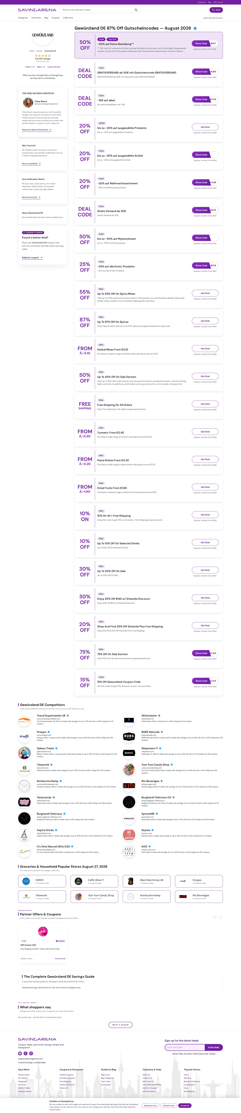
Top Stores (36, 17)
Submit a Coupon (150, 1088)
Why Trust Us (218, 2)
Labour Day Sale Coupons (213, 18)
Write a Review (120, 1025)
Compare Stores (24, 1091)
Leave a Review (54, 67)
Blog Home (105, 1075)
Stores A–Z (64, 1088)
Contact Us (202, 2)
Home (32, 51)
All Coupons (23, 1078)
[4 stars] (46, 55)
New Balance (189, 1091)
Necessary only (150, 1105)
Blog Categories (107, 1078)
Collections (68, 17)
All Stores (22, 1085)
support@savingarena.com (30, 1058)
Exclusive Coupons (67, 1078)
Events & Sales (24, 1088)
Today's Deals (23, 1075)
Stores (39, 51)
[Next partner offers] (220, 917)
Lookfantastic (189, 1085)
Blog (209, 2)
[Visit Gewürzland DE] (42, 34)
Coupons (56, 17)
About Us (146, 1075)
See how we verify (29, 197)
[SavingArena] (37, 1039)
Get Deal (205, 127)
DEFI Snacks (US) (28, 945)
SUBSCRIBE (213, 1047)
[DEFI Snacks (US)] (43, 931)
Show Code (201, 43)
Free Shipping (65, 1081)
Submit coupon (30, 257)
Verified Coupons (67, 1075)
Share (41, 67)
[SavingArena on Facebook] (20, 1053)
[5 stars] (49, 55)
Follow (30, 67)
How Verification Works (152, 1085)
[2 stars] (39, 55)
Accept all (185, 1105)
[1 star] (36, 55)
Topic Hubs (105, 1081)
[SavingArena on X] (25, 1053)
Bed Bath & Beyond (192, 1081)
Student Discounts (67, 1085)
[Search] (136, 9)
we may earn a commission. (42, 78)
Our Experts (106, 1085)
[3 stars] (42, 55)
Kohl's (186, 1075)
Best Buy (187, 1078)
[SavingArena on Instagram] (31, 1053)
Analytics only (169, 1105)
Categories (23, 17)
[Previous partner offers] (215, 917)
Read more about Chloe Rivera (35, 130)
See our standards (29, 163)
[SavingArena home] (37, 10)
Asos (186, 1088)
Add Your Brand (149, 1091)
